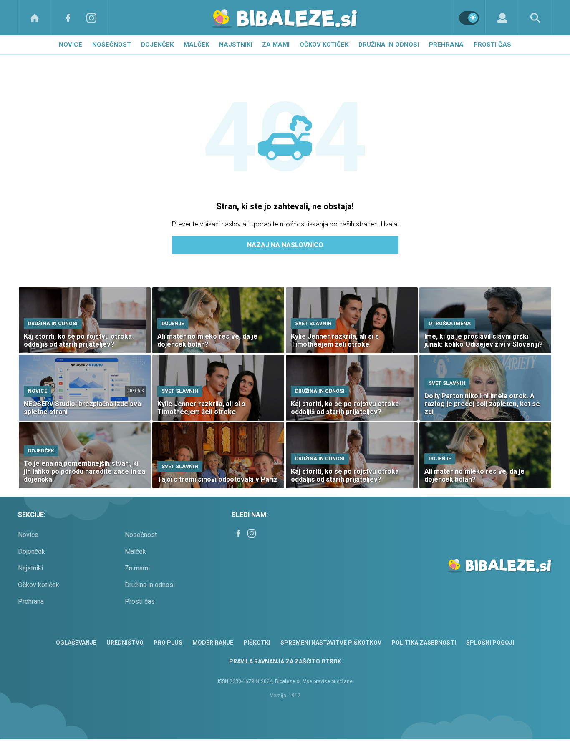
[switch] (469, 18)
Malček (196, 44)
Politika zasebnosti (423, 642)
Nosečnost (111, 44)
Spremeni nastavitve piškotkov (330, 642)
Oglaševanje (76, 642)
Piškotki (256, 642)
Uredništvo (125, 642)
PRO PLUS (168, 642)
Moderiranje (212, 642)
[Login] (502, 17)
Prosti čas (492, 44)
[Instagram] (91, 17)
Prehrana (446, 44)
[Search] (535, 17)
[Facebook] (68, 17)
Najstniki (235, 44)
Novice (70, 44)
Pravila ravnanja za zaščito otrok (285, 661)
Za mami (276, 44)
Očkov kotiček (324, 44)
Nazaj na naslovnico (285, 245)
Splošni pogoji (490, 642)
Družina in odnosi (388, 44)
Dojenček (157, 44)
